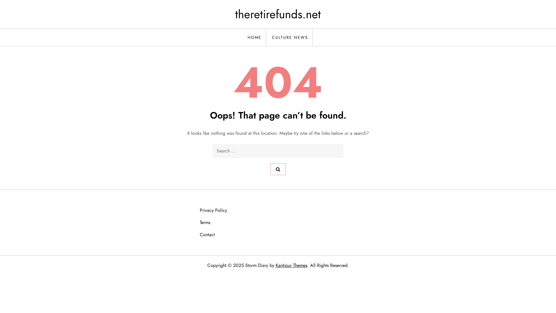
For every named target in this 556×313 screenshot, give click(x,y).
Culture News (290, 37)
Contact (207, 234)
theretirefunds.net (278, 14)
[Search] (278, 169)
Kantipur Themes (291, 265)
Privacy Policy (213, 210)
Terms (205, 222)
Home (254, 37)
